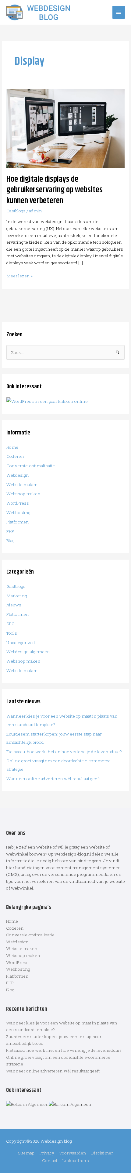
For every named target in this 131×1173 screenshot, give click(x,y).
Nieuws (13, 605)
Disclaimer (102, 1153)
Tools (11, 633)
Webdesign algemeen (28, 651)
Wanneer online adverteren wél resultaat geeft (53, 778)
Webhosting (18, 512)
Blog (10, 540)
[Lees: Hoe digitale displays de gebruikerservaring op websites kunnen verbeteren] (65, 128)
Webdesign (17, 475)
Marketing (16, 596)
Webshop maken (23, 493)
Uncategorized (20, 642)
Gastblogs (16, 211)
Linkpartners (75, 1160)
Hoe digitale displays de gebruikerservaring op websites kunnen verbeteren (54, 190)
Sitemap (26, 1153)
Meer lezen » (19, 276)
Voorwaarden (72, 1153)
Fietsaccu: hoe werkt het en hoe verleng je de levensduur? (64, 751)
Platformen (17, 522)
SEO (10, 623)
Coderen (15, 456)
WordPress (17, 503)
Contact (49, 1160)
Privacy (47, 1153)
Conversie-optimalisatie (30, 465)
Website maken (22, 484)
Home (12, 447)
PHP (10, 531)
